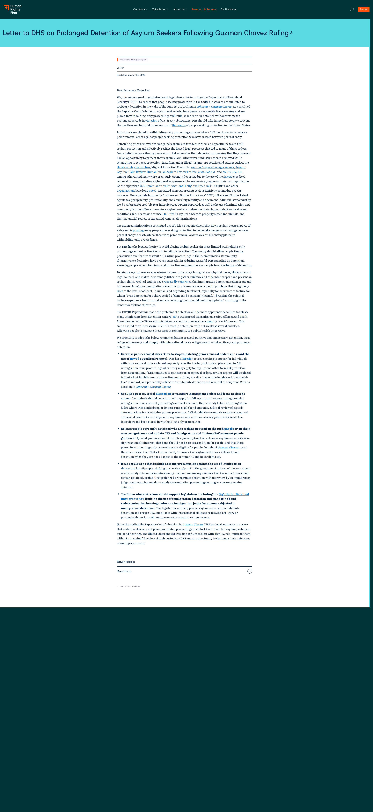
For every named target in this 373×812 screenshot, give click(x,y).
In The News (228, 9)
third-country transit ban (133, 167)
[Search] (351, 9)
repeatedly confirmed (177, 282)
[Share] (291, 32)
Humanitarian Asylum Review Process (171, 172)
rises (120, 291)
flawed (227, 176)
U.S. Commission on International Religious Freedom (175, 186)
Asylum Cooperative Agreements (212, 167)
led (173, 317)
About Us (179, 9)
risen (209, 321)
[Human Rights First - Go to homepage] (12, 9)
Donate (363, 9)
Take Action (159, 9)
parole (229, 429)
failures (169, 214)
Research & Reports (204, 9)
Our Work (139, 9)
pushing (138, 230)
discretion (186, 359)
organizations (126, 190)
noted (152, 190)
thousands (178, 125)
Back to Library (130, 586)
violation (151, 120)
